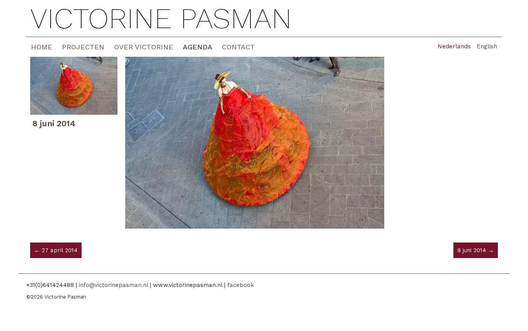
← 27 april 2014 (56, 250)
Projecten (83, 47)
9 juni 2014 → (475, 250)
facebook (240, 285)
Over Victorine (143, 47)
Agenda (197, 47)
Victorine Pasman (161, 18)
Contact (238, 47)
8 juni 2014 (53, 123)
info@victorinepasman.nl (113, 285)
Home (41, 47)
